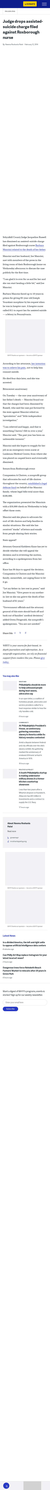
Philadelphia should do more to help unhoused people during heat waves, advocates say (32, 689)
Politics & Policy (26, 770)
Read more (11, 831)
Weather (22, 682)
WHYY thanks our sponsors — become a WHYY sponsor (25, 355)
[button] (6, 1486)
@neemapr (14, 837)
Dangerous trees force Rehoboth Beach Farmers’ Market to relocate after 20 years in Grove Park (24, 970)
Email (25, 632)
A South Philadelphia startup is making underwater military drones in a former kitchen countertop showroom (33, 778)
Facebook (15, 632)
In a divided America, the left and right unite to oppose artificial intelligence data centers (24, 944)
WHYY (10, 4)
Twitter (20, 632)
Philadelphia (10, 11)
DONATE (30, 4)
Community (24, 722)
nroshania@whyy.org (18, 841)
